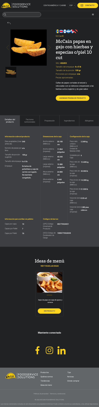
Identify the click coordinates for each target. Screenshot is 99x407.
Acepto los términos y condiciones (49, 213)
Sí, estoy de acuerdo (80, 400)
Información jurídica (32, 201)
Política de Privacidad (34, 402)
